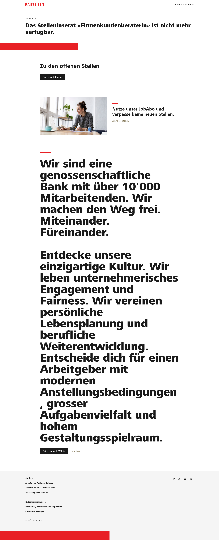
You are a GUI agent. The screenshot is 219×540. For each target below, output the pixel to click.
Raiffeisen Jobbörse (52, 77)
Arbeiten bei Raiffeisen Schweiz (39, 483)
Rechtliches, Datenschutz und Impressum (43, 507)
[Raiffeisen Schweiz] (35, 4)
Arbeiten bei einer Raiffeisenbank (40, 488)
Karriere (76, 451)
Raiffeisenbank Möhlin (54, 451)
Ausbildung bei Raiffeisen (36, 492)
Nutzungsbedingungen (35, 502)
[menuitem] (184, 4)
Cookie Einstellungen (34, 511)
